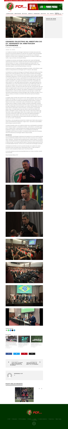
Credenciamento (29, 0)
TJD (48, 13)
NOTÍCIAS (13, 49)
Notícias (24, 13)
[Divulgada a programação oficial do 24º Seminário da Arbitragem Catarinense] (24, 339)
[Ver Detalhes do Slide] (45, 7)
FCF (10, 49)
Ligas (24, 0)
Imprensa (35, 0)
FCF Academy (15, 0)
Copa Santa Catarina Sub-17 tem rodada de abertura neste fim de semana (16, 364)
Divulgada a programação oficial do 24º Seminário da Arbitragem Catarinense (23, 343)
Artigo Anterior (15, 361)
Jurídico (30, 13)
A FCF (7, 0)
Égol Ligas (40, 0)
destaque (7, 49)
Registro (43, 13)
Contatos (45, 0)
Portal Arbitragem (58, 13)
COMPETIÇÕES (9, 13)
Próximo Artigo (34, 361)
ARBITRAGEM (17, 13)
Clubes (20, 0)
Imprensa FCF (9, 47)
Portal (52, 13)
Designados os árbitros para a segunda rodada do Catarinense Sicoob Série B (37, 343)
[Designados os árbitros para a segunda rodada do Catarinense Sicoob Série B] (37, 339)
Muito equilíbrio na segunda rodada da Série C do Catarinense (32, 363)
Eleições (10, 0)
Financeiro (37, 13)
